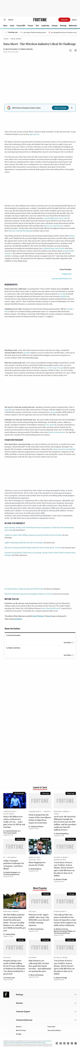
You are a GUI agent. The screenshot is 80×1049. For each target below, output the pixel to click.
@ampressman (66, 274)
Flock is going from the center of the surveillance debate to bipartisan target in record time (40, 819)
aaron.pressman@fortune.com (61, 278)
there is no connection (52, 226)
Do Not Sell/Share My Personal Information (37, 1042)
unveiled (27, 353)
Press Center (51, 1026)
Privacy (47, 811)
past (49, 616)
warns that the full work (50, 608)
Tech (37, 25)
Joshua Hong (10, 934)
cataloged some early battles (54, 248)
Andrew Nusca (36, 869)
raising (53, 412)
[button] (5, 25)
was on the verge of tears (53, 368)
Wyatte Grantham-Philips (63, 931)
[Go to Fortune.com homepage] (40, 19)
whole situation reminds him (64, 449)
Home (5, 25)
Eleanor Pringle (61, 879)
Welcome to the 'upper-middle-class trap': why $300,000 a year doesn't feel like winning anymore (39, 919)
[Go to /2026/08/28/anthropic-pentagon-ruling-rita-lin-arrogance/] (14, 846)
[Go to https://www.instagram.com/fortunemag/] (68, 1043)
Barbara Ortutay (62, 929)
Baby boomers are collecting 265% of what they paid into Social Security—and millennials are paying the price (40, 965)
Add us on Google (60, 108)
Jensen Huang (60, 859)
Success (32, 911)
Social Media (8, 814)
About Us (19, 1026)
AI (4, 857)
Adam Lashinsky (27, 49)
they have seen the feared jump (20, 231)
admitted (63, 296)
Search (10, 20)
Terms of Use (47, 1041)
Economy (33, 957)
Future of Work (61, 857)
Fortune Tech (35, 859)
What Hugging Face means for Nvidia (37, 863)
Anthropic (12, 857)
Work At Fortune (21, 1030)
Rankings (63, 25)
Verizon (71, 236)
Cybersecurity (9, 811)
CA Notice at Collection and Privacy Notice (18, 1042)
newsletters (18, 619)
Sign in (74, 20)
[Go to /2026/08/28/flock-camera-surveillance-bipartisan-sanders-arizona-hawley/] (40, 800)
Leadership (45, 25)
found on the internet (57, 432)
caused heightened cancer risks (55, 218)
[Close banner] (71, 108)
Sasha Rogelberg (62, 833)
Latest (12, 25)
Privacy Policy (6, 1042)
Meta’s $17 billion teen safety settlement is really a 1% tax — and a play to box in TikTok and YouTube (14, 821)
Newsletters (34, 857)
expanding (9, 410)
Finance (30, 25)
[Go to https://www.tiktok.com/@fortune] (72, 1043)
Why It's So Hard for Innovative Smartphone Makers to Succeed (29, 594)
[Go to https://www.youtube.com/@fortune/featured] (76, 1043)
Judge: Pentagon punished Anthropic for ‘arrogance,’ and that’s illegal (13, 864)
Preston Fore (10, 978)
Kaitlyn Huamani (11, 872)
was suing (61, 294)
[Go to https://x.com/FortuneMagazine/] (61, 1043)
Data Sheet (16, 39)
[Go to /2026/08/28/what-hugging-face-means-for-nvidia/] (40, 846)
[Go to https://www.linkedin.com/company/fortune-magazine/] (64, 1043)
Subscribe (64, 20)
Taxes (56, 814)
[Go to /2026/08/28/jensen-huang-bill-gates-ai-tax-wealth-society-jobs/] (65, 846)
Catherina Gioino (37, 826)
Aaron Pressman (11, 49)
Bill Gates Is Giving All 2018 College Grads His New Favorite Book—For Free (33, 548)
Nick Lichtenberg (37, 929)
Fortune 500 (21, 25)
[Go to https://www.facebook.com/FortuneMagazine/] (57, 1043)
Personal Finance (61, 811)
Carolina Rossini (11, 831)
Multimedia (73, 25)
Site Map (18, 1034)
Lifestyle (55, 25)
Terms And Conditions (54, 1030)
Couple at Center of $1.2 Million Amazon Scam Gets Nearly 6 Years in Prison (33, 535)
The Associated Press (11, 874)
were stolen (50, 425)
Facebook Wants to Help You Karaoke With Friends (24, 589)
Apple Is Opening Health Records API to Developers (24, 543)
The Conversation (10, 833)
